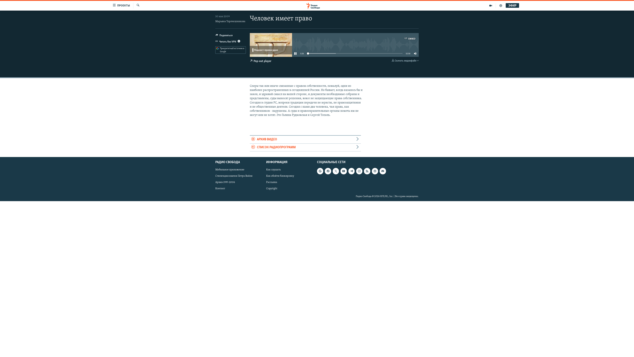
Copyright (271, 188)
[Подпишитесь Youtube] (343, 171)
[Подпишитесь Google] (320, 171)
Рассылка (271, 182)
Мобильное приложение (229, 169)
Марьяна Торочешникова (230, 21)
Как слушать (273, 169)
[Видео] (491, 5)
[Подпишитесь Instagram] (359, 171)
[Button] (224, 36)
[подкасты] (501, 5)
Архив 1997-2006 (225, 182)
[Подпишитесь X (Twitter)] (336, 171)
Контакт (220, 188)
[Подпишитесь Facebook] (328, 171)
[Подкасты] (375, 171)
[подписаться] (383, 171)
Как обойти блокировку (280, 176)
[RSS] (367, 171)
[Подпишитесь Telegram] (351, 171)
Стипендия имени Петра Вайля (233, 176)
